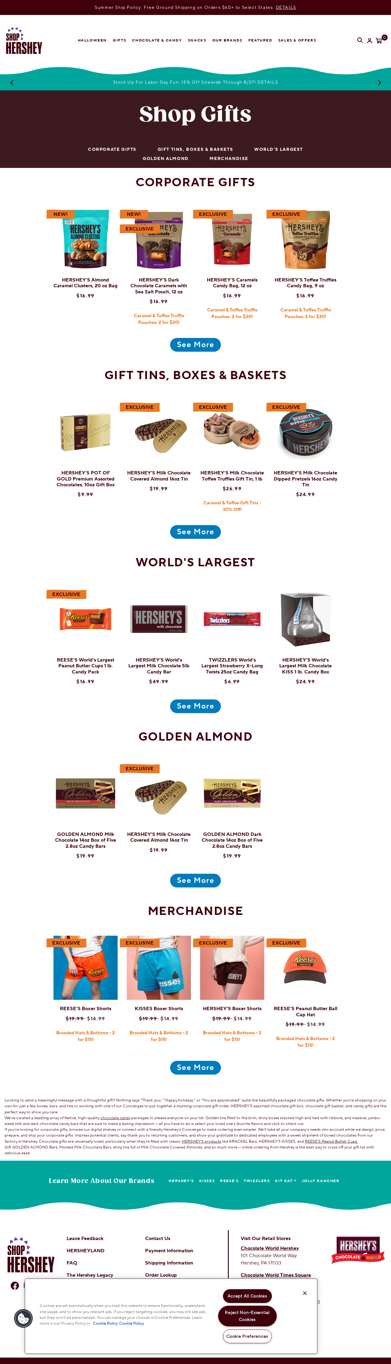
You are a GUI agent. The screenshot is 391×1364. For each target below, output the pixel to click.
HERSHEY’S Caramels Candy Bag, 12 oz (232, 283)
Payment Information (169, 1251)
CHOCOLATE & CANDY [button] (157, 40)
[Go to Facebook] (15, 1286)
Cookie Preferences (247, 1336)
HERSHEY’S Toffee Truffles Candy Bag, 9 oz (305, 283)
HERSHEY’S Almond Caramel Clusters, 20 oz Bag (85, 283)
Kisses (207, 1181)
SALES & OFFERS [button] (297, 40)
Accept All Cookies (247, 1296)
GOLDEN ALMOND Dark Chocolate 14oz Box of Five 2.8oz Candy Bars (232, 840)
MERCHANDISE (229, 158)
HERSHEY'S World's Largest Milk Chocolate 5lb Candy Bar (158, 666)
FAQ (72, 1263)
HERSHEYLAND (85, 1251)
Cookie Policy (105, 1323)
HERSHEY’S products (201, 1141)
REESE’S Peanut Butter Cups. (331, 1141)
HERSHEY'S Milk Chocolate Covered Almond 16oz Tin (159, 476)
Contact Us (157, 1238)
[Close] (305, 1293)
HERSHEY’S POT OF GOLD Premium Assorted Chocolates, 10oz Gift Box (86, 479)
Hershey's (181, 1181)
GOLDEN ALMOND (166, 158)
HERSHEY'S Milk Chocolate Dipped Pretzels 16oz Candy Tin (306, 479)
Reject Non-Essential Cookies (247, 1316)
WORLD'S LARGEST (278, 149)
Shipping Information (169, 1263)
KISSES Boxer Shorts (159, 1009)
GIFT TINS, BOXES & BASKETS (195, 149)
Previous (12, 82)
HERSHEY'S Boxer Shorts (232, 1009)
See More (195, 345)
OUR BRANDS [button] (227, 40)
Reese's (229, 1181)
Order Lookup (161, 1275)
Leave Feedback (85, 1238)
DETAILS (286, 7)
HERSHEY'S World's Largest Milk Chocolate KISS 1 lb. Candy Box (305, 666)
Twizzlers (257, 1181)
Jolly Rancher (321, 1181)
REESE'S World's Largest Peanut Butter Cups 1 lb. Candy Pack (85, 666)
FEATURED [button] (260, 40)
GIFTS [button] (119, 40)
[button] (23, 1318)
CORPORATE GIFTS (112, 149)
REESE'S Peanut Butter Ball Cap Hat (305, 1012)
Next (379, 82)
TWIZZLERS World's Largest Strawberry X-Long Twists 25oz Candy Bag (232, 666)
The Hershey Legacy (90, 1275)
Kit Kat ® (285, 1181)
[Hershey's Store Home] (29, 40)
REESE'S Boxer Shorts (85, 1009)
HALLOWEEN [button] (92, 40)
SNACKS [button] (197, 40)
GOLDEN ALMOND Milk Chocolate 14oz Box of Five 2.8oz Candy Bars (85, 840)
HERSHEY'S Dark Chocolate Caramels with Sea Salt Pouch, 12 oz (158, 286)
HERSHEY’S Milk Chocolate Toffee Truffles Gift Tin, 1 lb (232, 476)
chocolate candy (115, 1118)
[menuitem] (92, 40)
